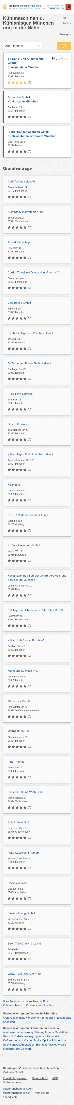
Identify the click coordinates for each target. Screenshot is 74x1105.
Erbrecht (41, 1044)
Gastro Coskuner (18, 424)
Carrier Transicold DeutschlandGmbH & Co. (35, 272)
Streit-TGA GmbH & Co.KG (24, 943)
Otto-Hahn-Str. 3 (16, 143)
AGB (55, 1078)
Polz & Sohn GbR (18, 822)
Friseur (49, 1032)
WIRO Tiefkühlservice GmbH (25, 973)
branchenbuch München (25, 6)
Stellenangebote (13, 1082)
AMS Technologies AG (21, 181)
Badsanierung (24, 1032)
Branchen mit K (35, 1001)
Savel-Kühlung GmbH (21, 913)
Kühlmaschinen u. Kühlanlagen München (28, 1005)
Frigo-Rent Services (20, 393)
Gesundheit (17, 1017)
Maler (37, 1040)
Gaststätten (62, 1032)
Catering (39, 1032)
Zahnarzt (26, 1048)
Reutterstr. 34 (16, 109)
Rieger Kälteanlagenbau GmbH (32, 134)
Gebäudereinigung (26, 1036)
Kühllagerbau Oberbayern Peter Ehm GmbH (35, 610)
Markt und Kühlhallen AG (23, 670)
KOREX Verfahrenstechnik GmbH (28, 515)
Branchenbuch (12, 1001)
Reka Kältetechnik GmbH (23, 852)
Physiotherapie (57, 1044)
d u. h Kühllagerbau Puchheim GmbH (31, 333)
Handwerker (33, 1017)
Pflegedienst (59, 1040)
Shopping (9, 1021)
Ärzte (6, 1017)
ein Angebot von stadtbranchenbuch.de (27, 8)
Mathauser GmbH (19, 701)
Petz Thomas (16, 761)
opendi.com (10, 1096)
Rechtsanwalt (11, 1044)
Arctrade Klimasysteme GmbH (26, 211)
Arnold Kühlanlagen (20, 242)
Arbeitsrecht (27, 1044)
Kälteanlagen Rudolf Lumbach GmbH (31, 454)
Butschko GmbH (23, 99)
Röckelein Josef (17, 882)
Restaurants (63, 1017)
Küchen (28, 1040)
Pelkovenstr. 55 (16, 75)
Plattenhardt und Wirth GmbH (26, 792)
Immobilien (48, 1017)
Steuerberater (11, 1048)
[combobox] (5, 46)
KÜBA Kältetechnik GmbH (24, 545)
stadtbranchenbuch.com (18, 1088)
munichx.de (42, 1092)
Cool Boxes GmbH (19, 302)
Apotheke (9, 1032)
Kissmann (14, 484)
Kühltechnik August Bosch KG (26, 640)
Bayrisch (8, 1036)
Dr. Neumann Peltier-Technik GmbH (30, 363)
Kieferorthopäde (13, 1040)
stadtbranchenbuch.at (16, 1092)
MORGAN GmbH (18, 731)
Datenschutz (40, 1078)
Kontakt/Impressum (15, 1078)
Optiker (46, 1040)
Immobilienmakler (49, 1036)
